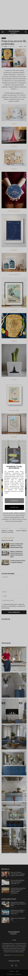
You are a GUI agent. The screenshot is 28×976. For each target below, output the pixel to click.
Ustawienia (14, 500)
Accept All (14, 507)
